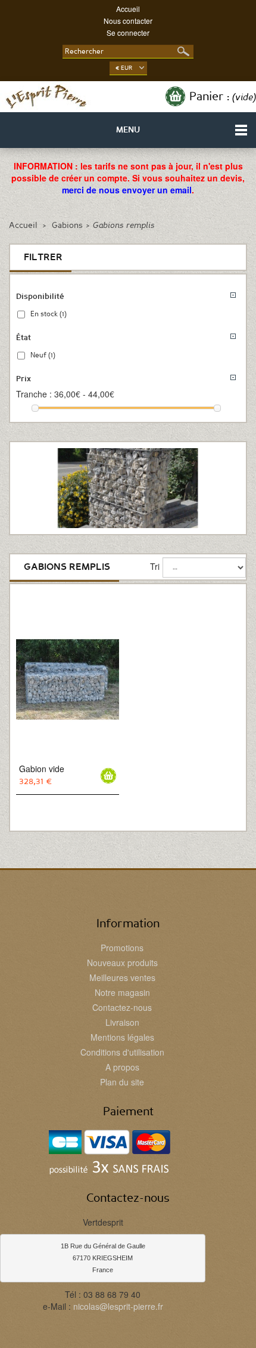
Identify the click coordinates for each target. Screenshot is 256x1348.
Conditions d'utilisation (122, 1052)
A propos (122, 1067)
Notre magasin (122, 992)
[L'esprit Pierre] (46, 96)
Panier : (222, 97)
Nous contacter (128, 21)
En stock (48, 313)
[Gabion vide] (67, 679)
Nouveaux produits (122, 962)
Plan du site (122, 1082)
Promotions (122, 948)
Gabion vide (41, 769)
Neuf (42, 355)
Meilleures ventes (122, 977)
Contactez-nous (122, 1007)
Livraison (122, 1022)
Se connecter (128, 32)
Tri (155, 566)
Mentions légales (122, 1037)
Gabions (67, 225)
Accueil (128, 9)
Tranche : (34, 394)
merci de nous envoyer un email (127, 190)
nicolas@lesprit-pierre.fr (118, 1306)
